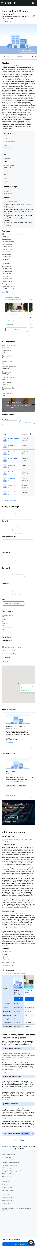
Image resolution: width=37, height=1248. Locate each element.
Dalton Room (11, 465)
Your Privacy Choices (8, 1190)
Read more (7, 225)
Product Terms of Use (8, 1197)
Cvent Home (5, 1181)
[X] (3, 958)
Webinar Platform (7, 1177)
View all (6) (5, 292)
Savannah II (11, 452)
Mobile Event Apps (7, 1168)
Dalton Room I (12, 472)
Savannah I (11, 445)
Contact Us (5, 1184)
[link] (17, 763)
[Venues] (33, 3)
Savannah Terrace (13, 492)
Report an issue (7, 1147)
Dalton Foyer (11, 485)
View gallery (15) (27, 50)
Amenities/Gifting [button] (11, 785)
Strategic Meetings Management (11, 1171)
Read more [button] (8, 736)
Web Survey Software (8, 1174)
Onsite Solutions (6, 1157)
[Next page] (30, 317)
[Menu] (2, 3)
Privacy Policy (6, 1195)
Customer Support (7, 1187)
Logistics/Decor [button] (22, 785)
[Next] (35, 57)
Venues (6, 8)
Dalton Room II (12, 478)
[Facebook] (7, 958)
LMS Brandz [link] (11, 771)
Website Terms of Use (8, 1200)
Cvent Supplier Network (8, 1154)
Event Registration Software (10, 1165)
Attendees (5, 419)
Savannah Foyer (13, 458)
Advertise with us (7, 1203)
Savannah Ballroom (13, 438)
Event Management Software (10, 1162)
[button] (15, 422)
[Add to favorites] (34, 16)
